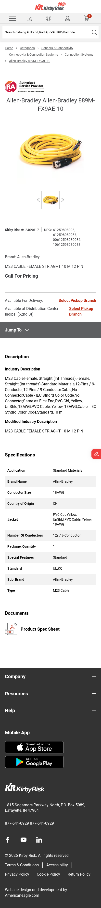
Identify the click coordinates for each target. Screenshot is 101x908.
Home (9, 48)
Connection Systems (79, 54)
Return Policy (79, 874)
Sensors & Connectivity (57, 48)
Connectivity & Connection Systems (33, 54)
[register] (29, 18)
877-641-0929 (17, 823)
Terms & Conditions (22, 865)
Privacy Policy (17, 874)
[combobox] (46, 32)
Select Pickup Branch (77, 300)
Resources (16, 694)
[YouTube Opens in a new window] (23, 840)
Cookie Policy (48, 874)
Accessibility (57, 865)
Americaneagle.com (22, 895)
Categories (27, 48)
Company (15, 676)
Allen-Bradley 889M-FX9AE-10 (29, 61)
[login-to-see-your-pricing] (48, 18)
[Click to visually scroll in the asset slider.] (38, 200)
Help (10, 710)
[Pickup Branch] (67, 18)
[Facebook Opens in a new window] (8, 840)
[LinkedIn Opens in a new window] (39, 840)
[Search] (94, 32)
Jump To (13, 329)
